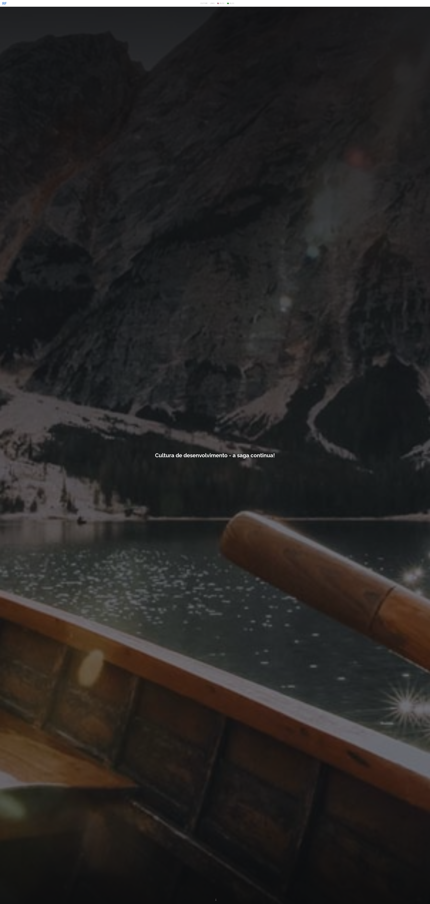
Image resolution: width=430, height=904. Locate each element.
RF (4, 3)
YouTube (203, 3)
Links (212, 3)
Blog (220, 3)
